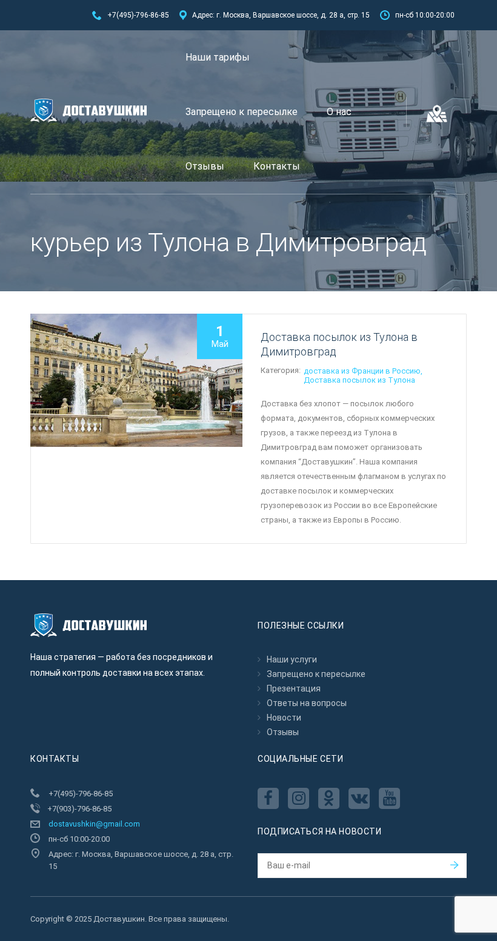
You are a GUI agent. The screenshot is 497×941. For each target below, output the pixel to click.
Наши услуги (292, 659)
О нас (339, 111)
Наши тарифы (217, 57)
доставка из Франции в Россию (362, 370)
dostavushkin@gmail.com (94, 823)
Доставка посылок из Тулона (359, 380)
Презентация (294, 688)
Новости (284, 717)
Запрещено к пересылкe (241, 111)
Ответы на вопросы (307, 703)
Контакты (276, 166)
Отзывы (204, 166)
